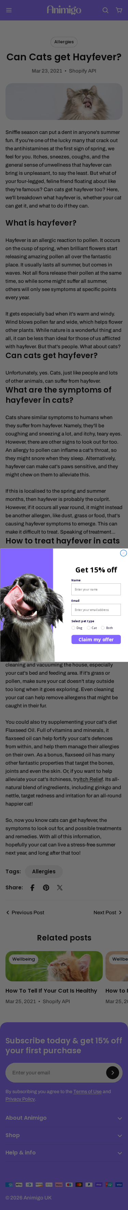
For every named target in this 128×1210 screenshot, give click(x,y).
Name (75, 580)
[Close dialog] (123, 553)
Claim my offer (96, 639)
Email (75, 600)
